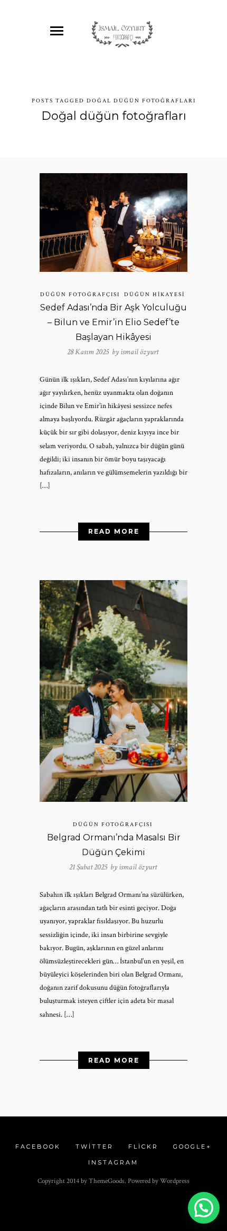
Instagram (113, 1162)
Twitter (94, 1146)
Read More (113, 531)
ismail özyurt (139, 352)
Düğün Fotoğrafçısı (80, 294)
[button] (204, 1208)
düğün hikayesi (154, 294)
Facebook (38, 1146)
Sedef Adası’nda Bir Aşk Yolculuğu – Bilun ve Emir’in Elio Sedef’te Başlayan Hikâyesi (113, 322)
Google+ (192, 1146)
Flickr (143, 1146)
